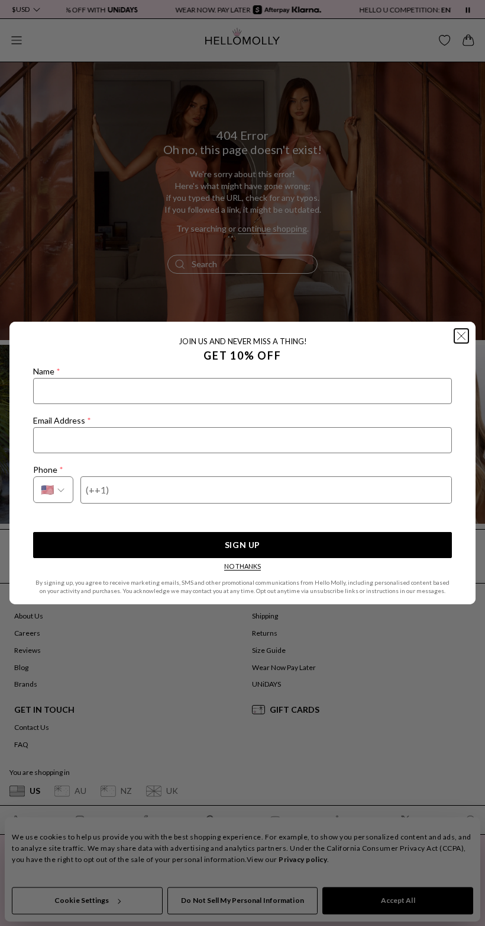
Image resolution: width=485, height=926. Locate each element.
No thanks (242, 566)
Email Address (61, 420)
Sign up (242, 545)
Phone (48, 469)
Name (46, 371)
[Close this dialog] (461, 336)
